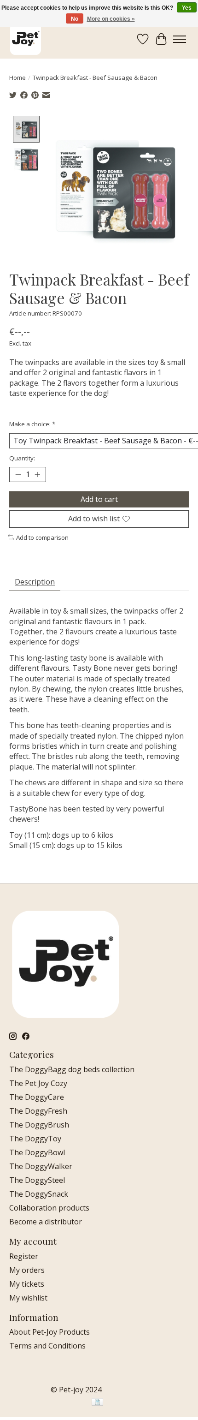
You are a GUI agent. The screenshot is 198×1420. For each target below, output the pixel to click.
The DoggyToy (35, 1139)
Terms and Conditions (47, 1346)
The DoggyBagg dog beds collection (71, 1069)
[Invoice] (97, 1403)
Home (17, 77)
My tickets (26, 1284)
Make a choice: (32, 424)
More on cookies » (111, 19)
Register (23, 1256)
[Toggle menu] (179, 39)
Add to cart (99, 499)
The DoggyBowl (37, 1152)
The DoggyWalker (40, 1166)
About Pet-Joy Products (49, 1332)
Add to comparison (42, 537)
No (74, 19)
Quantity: (22, 458)
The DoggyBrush (39, 1125)
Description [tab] (35, 582)
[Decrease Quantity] (18, 475)
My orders (27, 1270)
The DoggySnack (38, 1194)
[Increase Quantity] (37, 475)
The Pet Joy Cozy (38, 1083)
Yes (187, 8)
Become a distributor (45, 1222)
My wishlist (28, 1298)
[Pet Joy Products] (25, 39)
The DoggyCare (36, 1097)
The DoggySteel (37, 1180)
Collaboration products (49, 1208)
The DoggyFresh (38, 1111)
